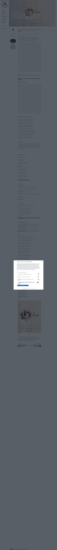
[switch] (38, 274)
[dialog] (28, 275)
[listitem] (28, 272)
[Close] (42, 262)
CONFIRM (22, 285)
